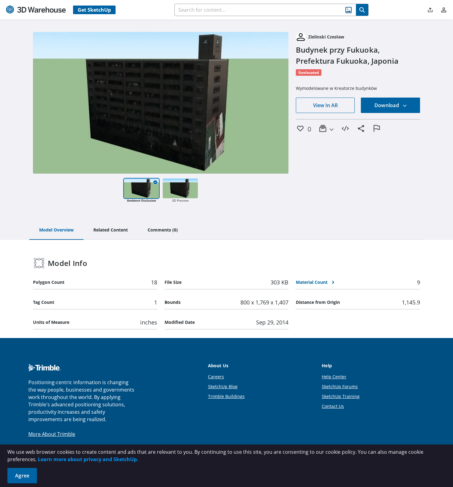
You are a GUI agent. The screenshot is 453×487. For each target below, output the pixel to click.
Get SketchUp (94, 9)
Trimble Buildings (226, 396)
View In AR (325, 105)
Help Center (334, 377)
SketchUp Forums (340, 386)
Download (387, 105)
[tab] (56, 230)
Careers (216, 377)
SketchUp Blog (223, 386)
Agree (22, 475)
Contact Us (333, 406)
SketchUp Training (341, 396)
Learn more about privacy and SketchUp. (88, 459)
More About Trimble (51, 434)
